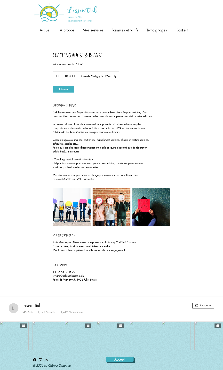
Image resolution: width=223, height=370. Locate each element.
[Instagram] (40, 360)
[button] (93, 30)
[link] (63, 89)
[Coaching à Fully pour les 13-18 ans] (72, 207)
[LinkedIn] (46, 360)
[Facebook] (35, 360)
